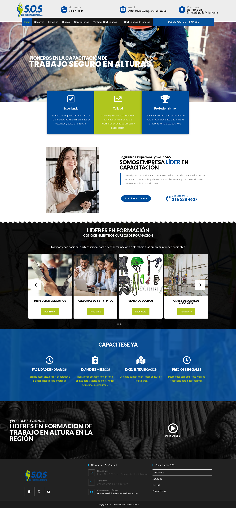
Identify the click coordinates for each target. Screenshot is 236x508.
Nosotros (39, 22)
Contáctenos (81, 22)
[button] (115, 324)
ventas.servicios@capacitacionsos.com (117, 493)
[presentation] (36, 285)
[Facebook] (29, 491)
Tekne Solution (132, 504)
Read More (50, 311)
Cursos (66, 22)
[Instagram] (38, 491)
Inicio (27, 22)
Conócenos (158, 472)
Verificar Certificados (105, 22)
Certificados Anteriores (137, 22)
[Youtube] (48, 491)
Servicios (53, 22)
